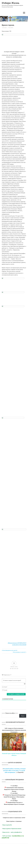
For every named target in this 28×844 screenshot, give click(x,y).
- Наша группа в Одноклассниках (11, 828)
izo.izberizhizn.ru (17, 836)
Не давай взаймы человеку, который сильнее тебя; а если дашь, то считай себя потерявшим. (14, 770)
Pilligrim (10, 27)
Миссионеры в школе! (19, 652)
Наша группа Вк (7, 825)
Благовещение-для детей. (10, 650)
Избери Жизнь (10, 3)
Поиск (22, 716)
